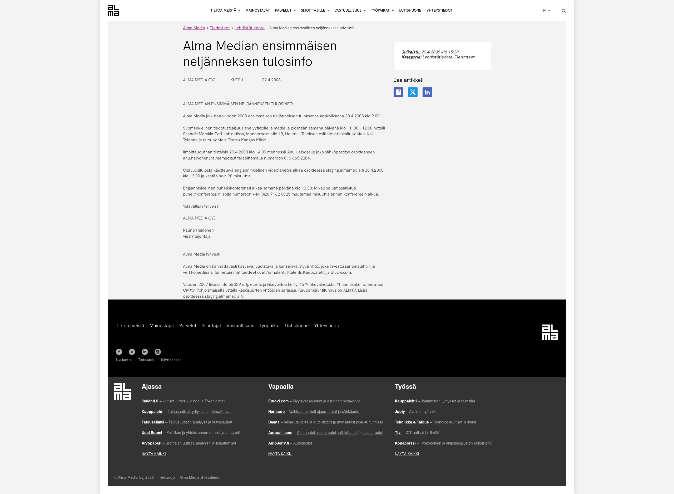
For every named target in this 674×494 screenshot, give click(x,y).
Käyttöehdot (171, 359)
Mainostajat (257, 10)
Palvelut (187, 325)
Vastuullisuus (240, 325)
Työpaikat (269, 325)
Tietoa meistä (130, 325)
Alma (113, 10)
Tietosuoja (146, 359)
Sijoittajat (211, 325)
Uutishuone (410, 10)
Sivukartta (124, 359)
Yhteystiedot (439, 10)
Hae (564, 11)
